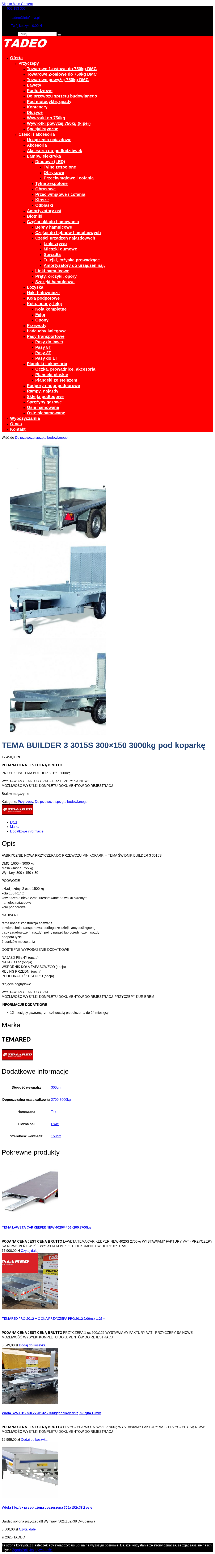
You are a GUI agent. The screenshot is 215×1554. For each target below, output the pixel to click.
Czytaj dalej (29, 1250)
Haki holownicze (43, 292)
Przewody (36, 325)
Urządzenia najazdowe (49, 139)
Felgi (40, 314)
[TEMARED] (17, 814)
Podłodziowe (39, 90)
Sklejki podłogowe (45, 396)
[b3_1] (58, 538)
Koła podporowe (43, 298)
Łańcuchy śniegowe (47, 331)
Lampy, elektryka (44, 156)
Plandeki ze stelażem (56, 380)
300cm (56, 1087)
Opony (42, 320)
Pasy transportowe (45, 336)
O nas (16, 423)
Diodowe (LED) (50, 161)
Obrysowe (54, 172)
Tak (53, 1112)
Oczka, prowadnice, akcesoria (65, 369)
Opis (13, 822)
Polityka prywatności (37, 1550)
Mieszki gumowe (60, 249)
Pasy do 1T (46, 358)
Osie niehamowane (46, 413)
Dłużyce (35, 112)
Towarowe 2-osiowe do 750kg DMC (62, 74)
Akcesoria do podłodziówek (54, 150)
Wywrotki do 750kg (46, 118)
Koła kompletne (51, 309)
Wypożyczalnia (25, 418)
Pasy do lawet (49, 342)
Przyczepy (28, 63)
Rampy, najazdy (42, 391)
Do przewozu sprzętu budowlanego (62, 96)
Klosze (42, 200)
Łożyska (35, 287)
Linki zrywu (55, 243)
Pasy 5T (43, 347)
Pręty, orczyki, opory (56, 276)
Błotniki (34, 216)
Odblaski (44, 205)
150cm (56, 1136)
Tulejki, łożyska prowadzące (72, 260)
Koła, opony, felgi (44, 303)
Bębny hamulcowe (53, 227)
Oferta (16, 57)
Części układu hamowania (53, 221)
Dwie (55, 1124)
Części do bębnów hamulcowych (68, 232)
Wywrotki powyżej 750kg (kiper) (59, 123)
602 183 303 (16, 8)
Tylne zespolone (60, 167)
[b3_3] (58, 636)
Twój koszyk (26, 26)
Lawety (34, 85)
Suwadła (52, 254)
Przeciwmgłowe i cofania (69, 178)
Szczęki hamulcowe (55, 281)
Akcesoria (37, 145)
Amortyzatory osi (44, 210)
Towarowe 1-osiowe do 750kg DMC (62, 68)
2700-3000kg (61, 1099)
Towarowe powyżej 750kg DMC (58, 79)
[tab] (111, 822)
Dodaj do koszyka (32, 1345)
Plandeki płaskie (51, 374)
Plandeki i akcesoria (47, 363)
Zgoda (17, 1550)
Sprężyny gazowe (44, 402)
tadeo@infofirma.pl (26, 18)
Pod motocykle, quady (49, 101)
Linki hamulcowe (52, 271)
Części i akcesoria (36, 134)
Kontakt (18, 429)
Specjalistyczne (42, 128)
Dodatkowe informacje (26, 831)
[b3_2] (58, 733)
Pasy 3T (43, 352)
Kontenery (37, 107)
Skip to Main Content (17, 4)
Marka (14, 826)
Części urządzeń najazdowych (65, 238)
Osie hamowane (43, 407)
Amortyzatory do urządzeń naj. (74, 265)
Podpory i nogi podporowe (53, 385)
